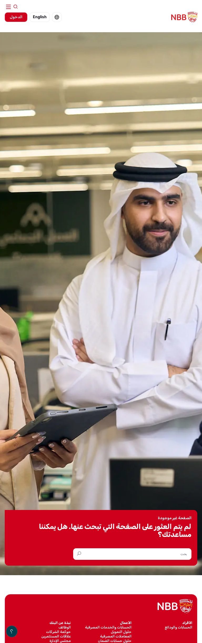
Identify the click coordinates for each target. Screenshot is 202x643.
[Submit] (78, 554)
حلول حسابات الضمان (115, 641)
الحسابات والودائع (178, 627)
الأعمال (126, 623)
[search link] (15, 7)
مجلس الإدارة (60, 641)
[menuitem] (57, 17)
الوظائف (64, 627)
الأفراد (187, 623)
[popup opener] (11, 631)
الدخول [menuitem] (16, 17)
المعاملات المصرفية (116, 636)
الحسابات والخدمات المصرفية (108, 627)
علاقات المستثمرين (56, 636)
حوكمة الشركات (58, 632)
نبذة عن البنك (60, 623)
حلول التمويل (121, 632)
